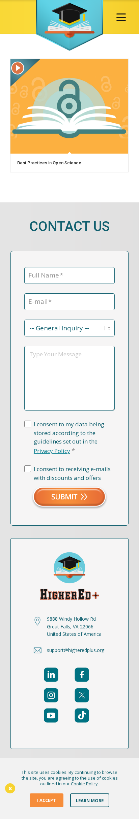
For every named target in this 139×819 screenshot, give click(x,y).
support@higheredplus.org (75, 650)
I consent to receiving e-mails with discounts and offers (72, 473)
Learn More (90, 800)
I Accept (46, 800)
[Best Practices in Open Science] (69, 106)
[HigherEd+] (69, 25)
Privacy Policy (52, 451)
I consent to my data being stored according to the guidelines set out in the (69, 437)
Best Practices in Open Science (49, 162)
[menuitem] (121, 17)
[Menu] (121, 17)
